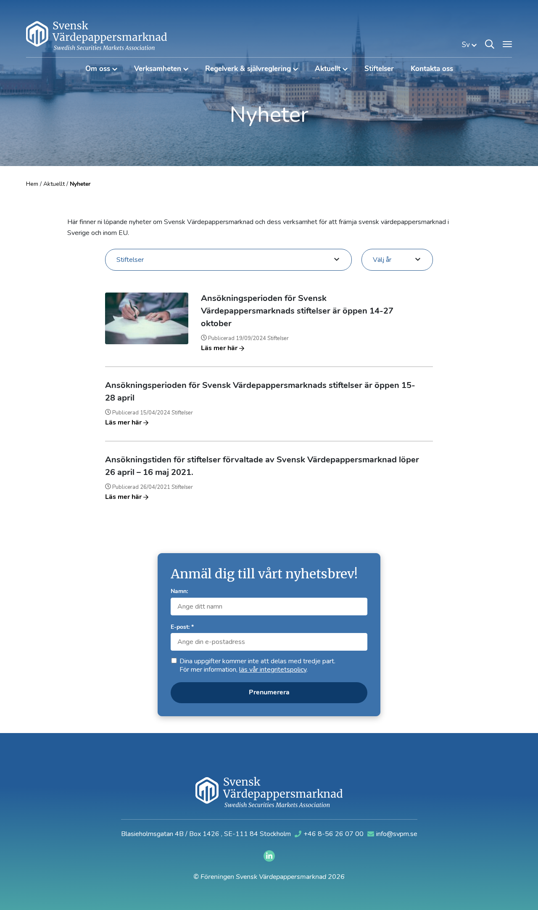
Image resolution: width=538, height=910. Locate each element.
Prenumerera (269, 692)
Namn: (179, 591)
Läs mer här (220, 348)
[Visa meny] (507, 44)
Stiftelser (379, 69)
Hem (32, 184)
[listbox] (228, 259)
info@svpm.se (396, 834)
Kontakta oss (432, 69)
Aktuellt (54, 184)
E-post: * (182, 627)
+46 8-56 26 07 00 (334, 834)
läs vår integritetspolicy (272, 669)
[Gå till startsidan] (96, 35)
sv (467, 45)
